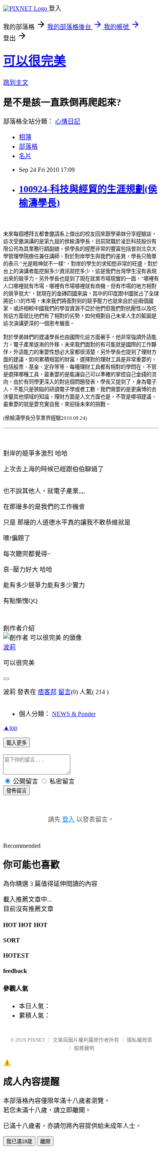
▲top (10, 727)
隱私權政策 (139, 1040)
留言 (64, 692)
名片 (25, 156)
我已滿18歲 (19, 1141)
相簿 (25, 137)
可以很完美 (34, 61)
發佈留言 (16, 791)
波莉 (9, 647)
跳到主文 (15, 82)
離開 (45, 1141)
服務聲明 (84, 1048)
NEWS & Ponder (74, 714)
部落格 (28, 146)
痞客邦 (47, 692)
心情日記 (67, 121)
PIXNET (36, 1040)
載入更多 (16, 743)
